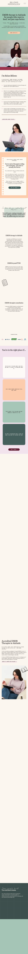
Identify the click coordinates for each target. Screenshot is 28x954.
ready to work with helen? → (9, 661)
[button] (14, 367)
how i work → (14, 449)
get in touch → (14, 187)
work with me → (14, 32)
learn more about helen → (8, 119)
